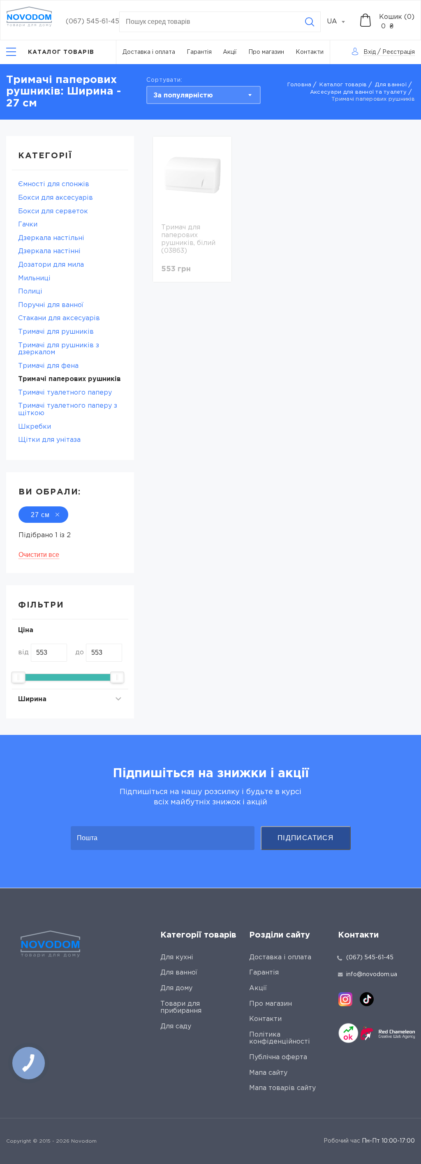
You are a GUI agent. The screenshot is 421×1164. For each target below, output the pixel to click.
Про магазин (266, 52)
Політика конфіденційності (279, 1038)
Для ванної (391, 85)
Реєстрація (398, 52)
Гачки (27, 225)
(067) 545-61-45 (92, 21)
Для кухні (176, 957)
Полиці (30, 292)
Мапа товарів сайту (282, 1088)
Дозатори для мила (51, 265)
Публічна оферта (278, 1057)
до (79, 652)
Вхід (369, 52)
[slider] (18, 677)
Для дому (176, 988)
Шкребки (34, 427)
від (23, 652)
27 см (40, 514)
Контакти (310, 52)
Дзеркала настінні (49, 251)
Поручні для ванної (50, 305)
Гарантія (199, 52)
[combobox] (340, 22)
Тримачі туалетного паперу (65, 393)
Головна (299, 85)
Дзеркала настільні (51, 238)
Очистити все (39, 554)
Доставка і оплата (149, 52)
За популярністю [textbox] (183, 95)
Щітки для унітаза (49, 440)
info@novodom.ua (371, 974)
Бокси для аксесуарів (55, 198)
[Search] (309, 21)
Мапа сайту (268, 1073)
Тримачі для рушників (56, 332)
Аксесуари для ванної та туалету (358, 92)
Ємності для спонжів (53, 184)
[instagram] (345, 999)
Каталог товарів (343, 85)
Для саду (175, 1026)
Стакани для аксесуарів (59, 318)
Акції (230, 52)
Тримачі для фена (48, 366)
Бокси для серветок (53, 211)
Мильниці (34, 278)
